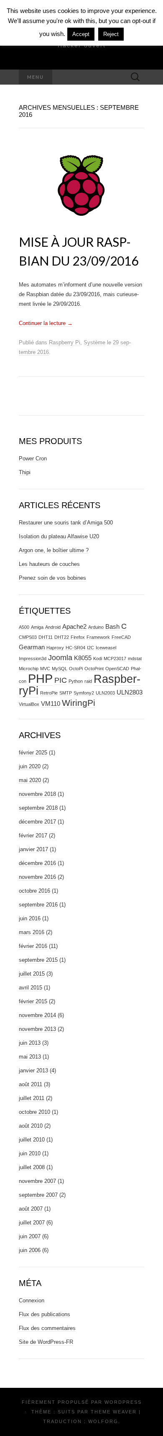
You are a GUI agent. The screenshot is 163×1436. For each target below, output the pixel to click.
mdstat (135, 658)
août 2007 (31, 1209)
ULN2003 (105, 692)
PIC (60, 680)
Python (76, 681)
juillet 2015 (32, 974)
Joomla (60, 657)
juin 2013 (30, 1043)
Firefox (78, 637)
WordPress (123, 1402)
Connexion (31, 1300)
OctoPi (76, 668)
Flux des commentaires (47, 1328)
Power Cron (33, 458)
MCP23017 (115, 658)
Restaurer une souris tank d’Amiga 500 (66, 522)
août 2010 (31, 1126)
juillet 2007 (32, 1222)
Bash (112, 626)
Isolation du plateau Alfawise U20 (59, 536)
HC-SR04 (75, 647)
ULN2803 (130, 692)
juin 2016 (30, 918)
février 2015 (33, 1001)
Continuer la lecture (46, 323)
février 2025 (33, 752)
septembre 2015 (38, 960)
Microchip (28, 668)
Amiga (37, 627)
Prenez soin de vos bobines (52, 578)
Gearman (32, 647)
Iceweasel (106, 647)
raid (88, 681)
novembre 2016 (37, 877)
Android (53, 627)
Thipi (25, 472)
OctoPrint (94, 668)
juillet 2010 (32, 1139)
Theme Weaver (114, 1411)
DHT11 (45, 637)
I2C (90, 647)
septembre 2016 (38, 904)
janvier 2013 (33, 1070)
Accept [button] (80, 34)
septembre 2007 (38, 1195)
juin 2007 (30, 1236)
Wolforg (103, 1421)
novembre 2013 (37, 1029)
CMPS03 (28, 637)
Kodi (97, 658)
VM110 (50, 703)
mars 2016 (31, 932)
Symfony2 (84, 692)
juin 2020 (30, 766)
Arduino (96, 627)
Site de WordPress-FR (46, 1342)
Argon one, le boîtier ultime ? (54, 550)
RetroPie (49, 692)
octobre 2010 (34, 1112)
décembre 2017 (37, 822)
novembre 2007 (37, 1181)
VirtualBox (29, 704)
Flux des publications (44, 1314)
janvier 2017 (33, 849)
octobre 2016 (34, 891)
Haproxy (55, 647)
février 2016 (33, 946)
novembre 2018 (37, 794)
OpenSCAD (117, 668)
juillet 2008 (32, 1167)
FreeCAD (121, 637)
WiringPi (78, 703)
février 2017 (33, 835)
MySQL (59, 668)
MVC (45, 668)
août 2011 (30, 1084)
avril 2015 (30, 987)
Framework (98, 637)
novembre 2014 (37, 1015)
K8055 (83, 657)
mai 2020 (30, 780)
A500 (24, 627)
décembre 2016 (37, 863)
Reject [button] (111, 34)
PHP (40, 678)
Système (94, 342)
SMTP (65, 692)
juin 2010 (30, 1153)
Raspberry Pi (64, 342)
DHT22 (61, 637)
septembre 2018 (38, 808)
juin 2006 (30, 1250)
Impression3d (32, 658)
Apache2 (74, 626)
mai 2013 (30, 1057)
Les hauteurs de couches (49, 564)
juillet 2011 (31, 1098)
